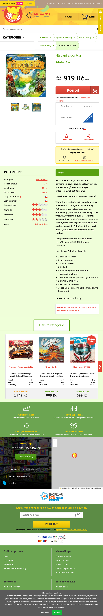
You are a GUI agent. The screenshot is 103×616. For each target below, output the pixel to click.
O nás (6, 556)
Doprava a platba (83, 3)
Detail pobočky (26, 456)
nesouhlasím (45, 612)
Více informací (59, 607)
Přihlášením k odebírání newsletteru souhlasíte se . (51, 530)
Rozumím (57, 612)
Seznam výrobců (65, 3)
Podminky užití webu (65, 572)
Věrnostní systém (12, 587)
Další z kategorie (51, 325)
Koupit (73, 90)
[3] (39, 210)
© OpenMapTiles (73, 488)
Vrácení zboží (62, 587)
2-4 (45, 183)
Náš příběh (50, 3)
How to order (62, 564)
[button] (74, 455)
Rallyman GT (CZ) (82, 367)
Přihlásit (68, 16)
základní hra (41, 179)
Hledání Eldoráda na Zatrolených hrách (76, 307)
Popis (61, 172)
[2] (39, 205)
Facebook (8, 564)
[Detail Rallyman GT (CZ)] (82, 349)
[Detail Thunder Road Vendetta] (20, 349)
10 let (44, 188)
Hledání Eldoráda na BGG (69, 310)
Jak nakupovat (62, 560)
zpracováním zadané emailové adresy (71, 530)
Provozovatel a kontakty (15, 568)
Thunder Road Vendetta (21, 367)
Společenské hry (64, 37)
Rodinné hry (85, 37)
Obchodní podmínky (65, 568)
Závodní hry (46, 45)
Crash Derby (51, 367)
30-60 (44, 192)
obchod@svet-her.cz (84, 160)
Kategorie (12, 37)
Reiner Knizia (41, 224)
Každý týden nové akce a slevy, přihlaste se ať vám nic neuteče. (51, 507)
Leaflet (64, 488)
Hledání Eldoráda (67, 45)
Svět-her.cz (45, 37)
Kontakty (97, 3)
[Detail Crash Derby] (51, 349)
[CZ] (46, 196)
